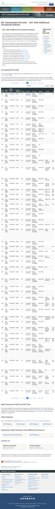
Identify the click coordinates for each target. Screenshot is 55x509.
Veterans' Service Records (16, 9)
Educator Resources (27, 9)
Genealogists (17, 476)
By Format (4, 478)
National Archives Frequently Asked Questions (34, 478)
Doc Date (28, 91)
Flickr (34, 498)
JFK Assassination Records (20, 17)
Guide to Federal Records (33, 480)
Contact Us (51, 2)
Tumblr (27, 498)
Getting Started (31, 476)
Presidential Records (6, 482)
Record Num (6, 90)
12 (31, 83)
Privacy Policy (22, 503)
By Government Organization (7, 479)
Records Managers (19, 482)
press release (23, 50)
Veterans (17, 484)
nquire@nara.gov (10, 447)
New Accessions (45, 478)
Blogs (32, 498)
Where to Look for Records (33, 484)
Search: (29, 85)
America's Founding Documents (50, 9)
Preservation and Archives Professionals (20, 480)
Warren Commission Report (47, 41)
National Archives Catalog (7, 481)
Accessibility (16, 503)
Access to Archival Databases (5, 485)
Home (3, 17)
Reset (52, 85)
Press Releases (34, 435)
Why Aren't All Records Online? (32, 486)
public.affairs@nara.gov (38, 447)
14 (35, 83)
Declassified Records (32, 482)
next (40, 83)
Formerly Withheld (18, 90)
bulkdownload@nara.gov (39, 411)
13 (33, 83)
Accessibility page (33, 462)
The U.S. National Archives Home (13, 3)
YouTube (29, 498)
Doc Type (34, 91)
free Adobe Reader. (16, 461)
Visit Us (38, 9)
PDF (27, 95)
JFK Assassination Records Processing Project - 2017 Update (17, 41)
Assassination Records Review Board (47, 51)
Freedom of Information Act (31, 503)
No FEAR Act (39, 503)
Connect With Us (27, 496)
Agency (23, 91)
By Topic (3, 476)
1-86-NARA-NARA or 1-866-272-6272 (27, 507)
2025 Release (7, 424)
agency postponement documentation (30, 420)
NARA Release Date (11, 90)
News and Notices (45, 476)
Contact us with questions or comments (9, 468)
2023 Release (20, 424)
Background (47, 38)
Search (51, 4)
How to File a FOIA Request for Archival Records (33, 489)
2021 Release (47, 424)
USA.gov (44, 503)
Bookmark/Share (44, 2)
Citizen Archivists (36, 2)
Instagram (25, 498)
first (13, 83)
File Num (41, 91)
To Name (47, 91)
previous (16, 83)
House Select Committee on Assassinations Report (47, 46)
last (42, 83)
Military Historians (18, 478)
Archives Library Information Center (7, 487)
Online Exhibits (5, 489)
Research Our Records (5, 9)
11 (29, 83)
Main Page (46, 36)
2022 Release (34, 424)
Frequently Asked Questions (12, 435)
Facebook (21, 498)
